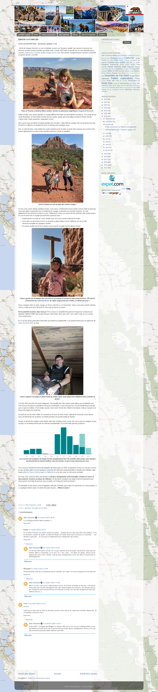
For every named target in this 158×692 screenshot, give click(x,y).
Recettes (125, 80)
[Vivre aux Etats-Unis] (112, 186)
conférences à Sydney (32, 53)
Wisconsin (122, 89)
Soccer (123, 85)
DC (134, 62)
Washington (115, 89)
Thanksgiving (126, 87)
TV (131, 87)
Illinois (103, 69)
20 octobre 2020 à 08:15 (51, 548)
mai (107, 142)
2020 (106, 116)
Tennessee (112, 87)
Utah (138, 87)
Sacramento (124, 83)
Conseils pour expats (116, 62)
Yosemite (104, 91)
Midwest (137, 71)
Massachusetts (129, 71)
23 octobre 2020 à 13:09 (39, 569)
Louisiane (104, 71)
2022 (106, 110)
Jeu (110, 69)
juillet (108, 136)
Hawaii (137, 67)
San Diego (133, 83)
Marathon (121, 71)
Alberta (119, 55)
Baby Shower (136, 55)
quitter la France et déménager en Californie (38, 472)
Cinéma (121, 60)
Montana (108, 73)
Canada (137, 58)
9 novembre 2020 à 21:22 (37, 603)
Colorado (127, 60)
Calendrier (121, 58)
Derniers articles (24, 35)
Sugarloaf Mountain (86, 111)
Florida (122, 64)
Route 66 (116, 83)
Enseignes (105, 64)
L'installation (118, 69)
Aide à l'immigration (88, 35)
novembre (109, 121)
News (36, 35)
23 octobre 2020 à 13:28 (51, 582)
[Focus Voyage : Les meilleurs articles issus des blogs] (110, 194)
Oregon (132, 76)
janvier (108, 150)
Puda (25, 603)
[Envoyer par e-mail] (47, 505)
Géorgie (132, 64)
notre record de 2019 (25, 323)
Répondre (27, 523)
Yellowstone (136, 89)
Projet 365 (110, 80)
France (127, 64)
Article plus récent (26, 674)
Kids (113, 69)
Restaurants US (134, 80)
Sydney (107, 87)
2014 (106, 168)
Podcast (104, 80)
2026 (106, 99)
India (106, 69)
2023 (106, 108)
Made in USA (113, 71)
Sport (103, 87)
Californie (129, 58)
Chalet (116, 60)
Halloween (130, 67)
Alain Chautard (29, 517)
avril (107, 144)
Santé (110, 85)
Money (104, 73)
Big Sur (104, 58)
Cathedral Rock (43, 301)
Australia (129, 55)
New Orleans (130, 73)
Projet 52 (119, 80)
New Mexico (122, 73)
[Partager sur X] (51, 505)
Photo (137, 78)
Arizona (124, 55)
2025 (106, 102)
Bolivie (108, 58)
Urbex (134, 87)
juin (107, 139)
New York (137, 73)
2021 (106, 113)
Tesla (117, 87)
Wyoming (128, 89)
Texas (121, 87)
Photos (75, 35)
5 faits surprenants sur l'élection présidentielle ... (121, 127)
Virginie (104, 89)
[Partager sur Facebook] (53, 505)
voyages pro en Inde (53, 53)
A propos (102, 35)
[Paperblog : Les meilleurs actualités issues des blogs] (126, 190)
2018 (106, 156)
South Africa (128, 85)
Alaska (115, 55)
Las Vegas (126, 69)
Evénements (114, 64)
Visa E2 (109, 89)
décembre (109, 119)
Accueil (57, 674)
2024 (106, 105)
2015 (106, 165)
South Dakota (136, 85)
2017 (106, 159)
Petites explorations (48, 35)
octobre (108, 124)
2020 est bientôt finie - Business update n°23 (120, 130)
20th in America (107, 55)
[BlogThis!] (49, 505)
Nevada (114, 73)
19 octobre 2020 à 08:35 (46, 517)
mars (108, 147)
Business (28, 508)
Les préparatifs (134, 69)
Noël (103, 76)
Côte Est (129, 62)
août (107, 133)
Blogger (90, 686)
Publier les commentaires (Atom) (39, 678)
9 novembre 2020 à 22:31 (52, 623)
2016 (106, 162)
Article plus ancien (88, 674)
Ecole (138, 62)
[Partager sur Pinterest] (55, 505)
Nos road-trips (64, 35)
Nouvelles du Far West (39, 508)
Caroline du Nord (107, 60)
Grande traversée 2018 (117, 67)
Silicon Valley (116, 85)
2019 (106, 154)
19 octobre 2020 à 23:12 (37, 530)
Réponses (29, 544)
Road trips (107, 83)
